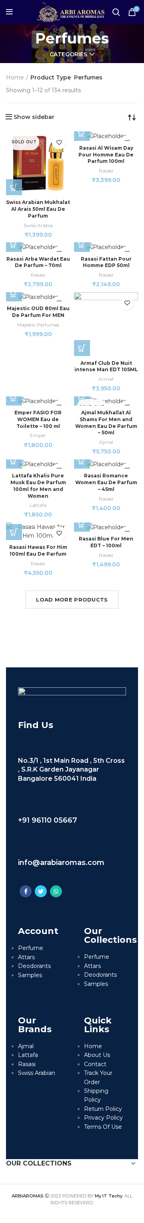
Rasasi (106, 171)
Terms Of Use (103, 1126)
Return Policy (103, 1108)
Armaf (106, 379)
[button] (82, 133)
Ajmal (106, 442)
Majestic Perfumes (38, 325)
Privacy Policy (103, 1117)
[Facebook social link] (26, 891)
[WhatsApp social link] (56, 891)
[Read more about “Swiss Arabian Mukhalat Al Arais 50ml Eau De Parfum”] (14, 187)
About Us (97, 1055)
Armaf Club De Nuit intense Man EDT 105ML (106, 366)
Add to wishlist (59, 142)
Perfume (30, 948)
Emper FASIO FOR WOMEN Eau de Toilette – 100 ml (38, 419)
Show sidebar (34, 117)
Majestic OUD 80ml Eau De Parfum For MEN (38, 311)
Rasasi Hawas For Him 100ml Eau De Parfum (38, 550)
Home (15, 77)
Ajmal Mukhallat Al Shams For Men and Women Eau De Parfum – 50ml (106, 422)
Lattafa (38, 505)
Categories (68, 54)
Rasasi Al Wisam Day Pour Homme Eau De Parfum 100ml (106, 154)
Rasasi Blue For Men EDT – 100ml (106, 542)
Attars (26, 957)
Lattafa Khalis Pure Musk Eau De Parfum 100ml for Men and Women (38, 486)
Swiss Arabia (38, 225)
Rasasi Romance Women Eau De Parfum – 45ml (106, 482)
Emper (38, 435)
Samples (30, 975)
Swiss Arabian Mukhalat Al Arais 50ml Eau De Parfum (38, 209)
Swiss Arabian (36, 1073)
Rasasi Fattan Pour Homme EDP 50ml (106, 262)
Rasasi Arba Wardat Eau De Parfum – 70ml (38, 262)
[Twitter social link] (41, 891)
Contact (95, 1064)
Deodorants (34, 966)
